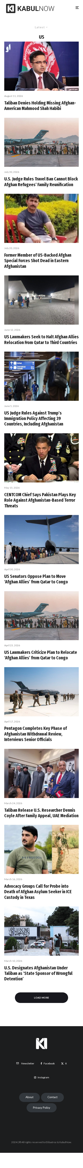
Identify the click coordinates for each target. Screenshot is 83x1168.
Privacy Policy (41, 1107)
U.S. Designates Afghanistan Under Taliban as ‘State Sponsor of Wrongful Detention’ (38, 973)
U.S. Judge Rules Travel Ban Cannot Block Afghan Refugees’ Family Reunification (41, 181)
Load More (41, 997)
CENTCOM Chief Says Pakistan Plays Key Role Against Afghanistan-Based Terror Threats (40, 500)
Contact (52, 1097)
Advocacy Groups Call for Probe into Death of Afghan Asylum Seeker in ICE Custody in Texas (38, 891)
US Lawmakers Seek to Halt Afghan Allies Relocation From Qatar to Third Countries (41, 339)
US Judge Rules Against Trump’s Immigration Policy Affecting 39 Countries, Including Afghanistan (33, 418)
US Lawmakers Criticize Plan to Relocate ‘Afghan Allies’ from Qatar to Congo (40, 655)
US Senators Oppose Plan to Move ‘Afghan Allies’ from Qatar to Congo (36, 579)
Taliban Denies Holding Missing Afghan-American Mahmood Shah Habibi (40, 105)
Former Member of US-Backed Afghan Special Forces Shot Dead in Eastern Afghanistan (37, 260)
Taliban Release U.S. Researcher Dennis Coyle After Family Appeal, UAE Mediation (41, 813)
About (29, 1097)
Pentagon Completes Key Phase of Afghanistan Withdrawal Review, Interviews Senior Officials (35, 734)
